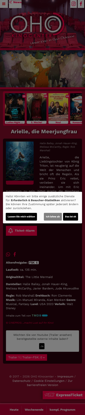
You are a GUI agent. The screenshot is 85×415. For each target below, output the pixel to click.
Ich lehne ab (53, 216)
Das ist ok (70, 216)
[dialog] (42, 207)
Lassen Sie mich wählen (21, 216)
